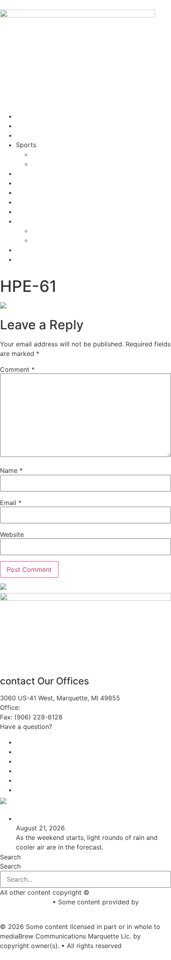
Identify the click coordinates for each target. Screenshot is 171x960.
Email (10, 502)
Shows (26, 135)
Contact (28, 183)
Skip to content (23, 5)
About (25, 173)
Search (10, 857)
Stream (26, 116)
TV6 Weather (49, 802)
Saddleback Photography (38, 911)
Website (12, 534)
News (24, 126)
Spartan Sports (55, 164)
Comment (17, 369)
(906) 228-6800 (48, 707)
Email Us (67, 727)
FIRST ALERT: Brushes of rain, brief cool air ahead (90, 818)
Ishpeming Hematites (63, 154)
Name (11, 470)
